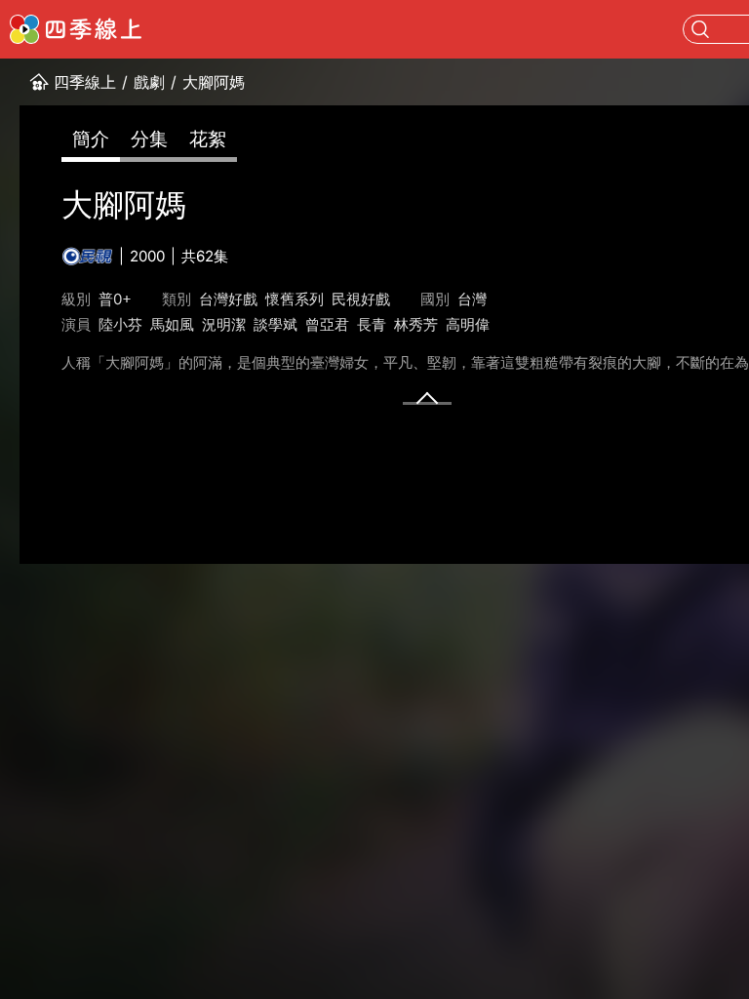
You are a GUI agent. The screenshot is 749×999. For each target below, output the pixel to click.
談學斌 (275, 324)
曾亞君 (327, 324)
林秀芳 (416, 324)
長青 (371, 324)
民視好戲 (361, 299)
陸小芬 (120, 324)
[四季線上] (75, 29)
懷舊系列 (294, 299)
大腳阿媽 (213, 82)
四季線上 (85, 82)
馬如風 (172, 324)
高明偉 (468, 324)
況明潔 (224, 324)
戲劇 (149, 82)
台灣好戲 (228, 299)
